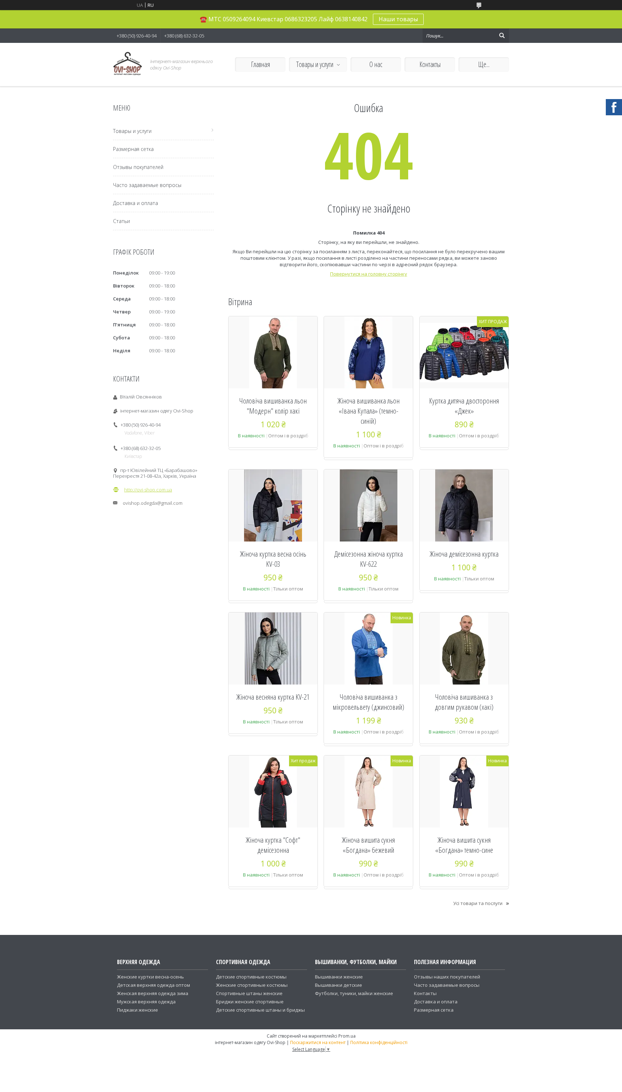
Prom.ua (347, 1036)
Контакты (430, 64)
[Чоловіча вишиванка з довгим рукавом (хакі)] (464, 648)
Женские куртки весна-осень (150, 976)
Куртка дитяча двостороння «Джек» (464, 406)
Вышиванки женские (339, 976)
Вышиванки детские (338, 985)
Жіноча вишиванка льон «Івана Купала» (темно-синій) (369, 411)
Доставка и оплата (135, 203)
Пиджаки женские (137, 1010)
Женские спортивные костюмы (252, 985)
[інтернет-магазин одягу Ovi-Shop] (127, 64)
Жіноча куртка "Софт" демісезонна (273, 845)
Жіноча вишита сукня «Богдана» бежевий (368, 845)
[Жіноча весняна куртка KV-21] (273, 648)
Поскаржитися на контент (318, 1042)
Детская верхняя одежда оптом (153, 985)
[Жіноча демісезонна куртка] (464, 505)
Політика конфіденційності (378, 1042)
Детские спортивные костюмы (251, 976)
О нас (375, 64)
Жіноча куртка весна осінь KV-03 (273, 559)
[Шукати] (502, 35)
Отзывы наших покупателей (447, 976)
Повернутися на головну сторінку (368, 274)
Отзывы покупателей (138, 167)
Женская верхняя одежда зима (152, 993)
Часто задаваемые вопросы (147, 185)
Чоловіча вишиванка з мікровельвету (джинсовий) (368, 702)
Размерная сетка (133, 149)
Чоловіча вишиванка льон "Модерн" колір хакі (273, 406)
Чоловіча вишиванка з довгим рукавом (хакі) (464, 702)
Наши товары (398, 19)
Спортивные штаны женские (249, 993)
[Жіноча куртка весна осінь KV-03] (273, 505)
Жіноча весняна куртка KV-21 (273, 697)
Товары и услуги (314, 64)
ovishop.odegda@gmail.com (152, 503)
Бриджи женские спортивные (250, 1001)
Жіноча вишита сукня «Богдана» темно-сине (464, 845)
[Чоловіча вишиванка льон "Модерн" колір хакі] (273, 352)
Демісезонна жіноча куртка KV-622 (368, 559)
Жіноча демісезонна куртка (464, 554)
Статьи (121, 221)
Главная (260, 64)
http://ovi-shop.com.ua (148, 489)
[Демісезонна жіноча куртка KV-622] (368, 505)
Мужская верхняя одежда (146, 1001)
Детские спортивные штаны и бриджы (260, 1010)
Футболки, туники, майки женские (354, 993)
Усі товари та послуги (477, 903)
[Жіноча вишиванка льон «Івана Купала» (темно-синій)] (368, 352)
